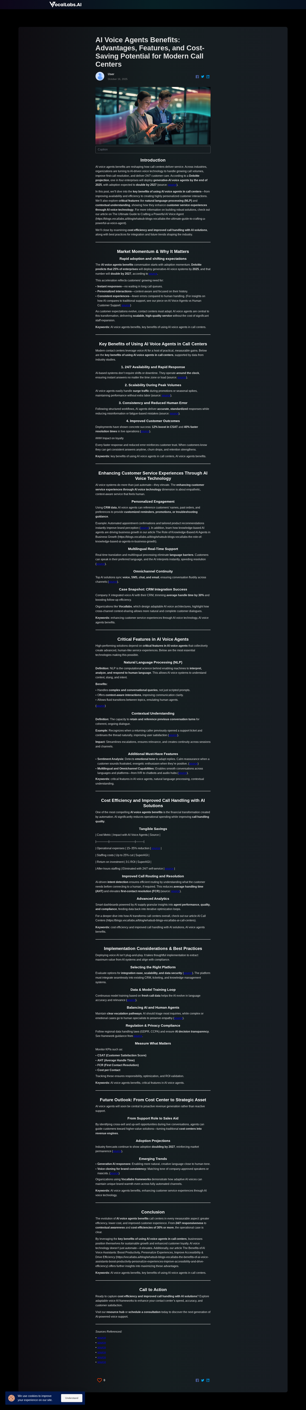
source (172, 184)
